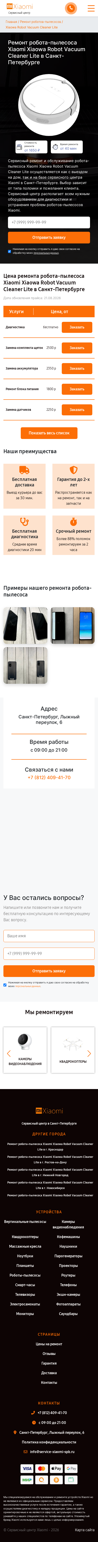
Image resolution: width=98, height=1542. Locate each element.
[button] (9, 1053)
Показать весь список (49, 433)
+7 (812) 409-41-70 (49, 777)
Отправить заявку (49, 237)
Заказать (77, 327)
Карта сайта (85, 1530)
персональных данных (46, 252)
